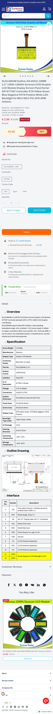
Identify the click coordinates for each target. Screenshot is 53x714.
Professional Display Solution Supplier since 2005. (26, 2)
